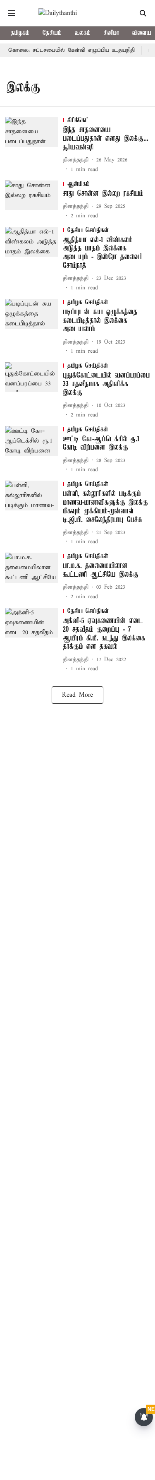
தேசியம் (52, 33)
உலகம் (83, 33)
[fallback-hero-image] (34, 145)
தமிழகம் (20, 33)
